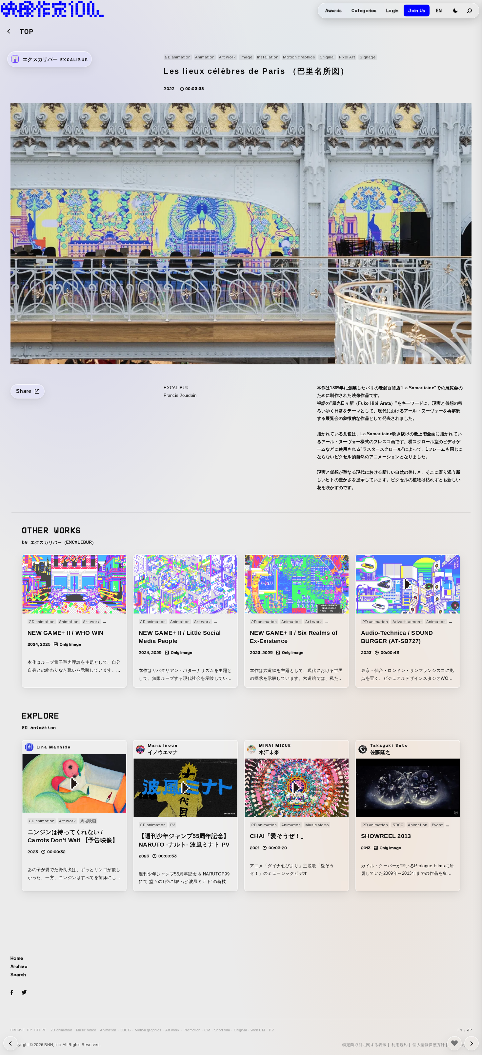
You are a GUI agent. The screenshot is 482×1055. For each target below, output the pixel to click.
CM (207, 1030)
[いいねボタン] (454, 1043)
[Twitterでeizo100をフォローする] (24, 993)
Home (16, 958)
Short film (222, 1030)
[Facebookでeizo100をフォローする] (11, 993)
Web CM (258, 1030)
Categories (363, 10)
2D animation (61, 1030)
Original (240, 1030)
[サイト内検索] (470, 10)
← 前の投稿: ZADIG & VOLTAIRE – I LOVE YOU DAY (471, 1043)
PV (271, 1030)
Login (392, 10)
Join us (416, 10)
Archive (18, 966)
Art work (172, 1030)
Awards (333, 10)
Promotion (192, 1030)
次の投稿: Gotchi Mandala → (10, 1043)
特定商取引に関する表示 (364, 1045)
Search (18, 975)
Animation (108, 1030)
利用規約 (400, 1045)
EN (439, 10)
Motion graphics (148, 1030)
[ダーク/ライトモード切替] (455, 10)
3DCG (125, 1030)
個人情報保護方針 (428, 1045)
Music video (86, 1030)
